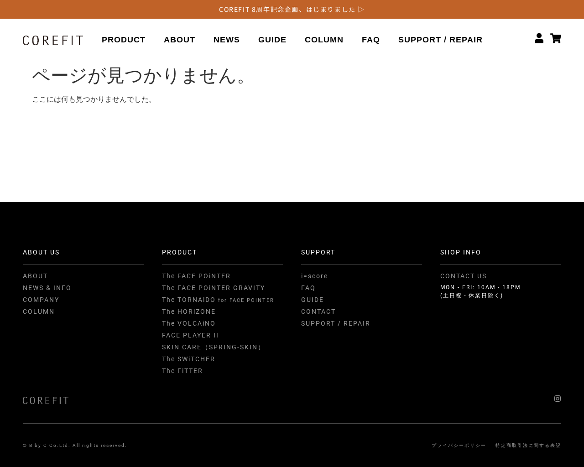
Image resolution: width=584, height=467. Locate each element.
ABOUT (179, 39)
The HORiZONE (189, 311)
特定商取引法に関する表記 (528, 445)
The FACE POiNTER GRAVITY (213, 287)
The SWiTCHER (188, 359)
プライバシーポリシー (459, 445)
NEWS (227, 39)
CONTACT (318, 311)
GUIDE (272, 39)
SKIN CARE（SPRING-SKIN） (213, 347)
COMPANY (41, 299)
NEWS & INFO (47, 287)
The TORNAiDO (218, 299)
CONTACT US (463, 276)
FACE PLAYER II (190, 335)
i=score (314, 276)
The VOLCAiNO (189, 323)
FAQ (371, 39)
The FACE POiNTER (196, 276)
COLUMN (324, 39)
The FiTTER (182, 370)
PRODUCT (124, 39)
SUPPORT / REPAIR (440, 39)
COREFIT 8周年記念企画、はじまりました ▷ (292, 9)
